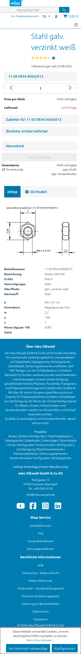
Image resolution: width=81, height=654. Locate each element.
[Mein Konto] (56, 16)
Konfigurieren (64, 648)
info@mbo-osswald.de (40, 494)
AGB (40, 565)
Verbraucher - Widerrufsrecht (40, 573)
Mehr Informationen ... (40, 640)
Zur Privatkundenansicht (25, 16)
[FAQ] (53, 58)
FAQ (40, 533)
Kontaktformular (40, 525)
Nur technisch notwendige (28, 648)
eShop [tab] (12, 191)
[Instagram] (45, 505)
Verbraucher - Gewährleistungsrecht (40, 588)
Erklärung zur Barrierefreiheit (40, 604)
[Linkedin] (58, 505)
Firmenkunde (14, 169)
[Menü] (76, 24)
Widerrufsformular (41, 580)
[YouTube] (20, 505)
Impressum (40, 619)
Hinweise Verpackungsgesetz (40, 596)
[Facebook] (33, 505)
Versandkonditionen (41, 541)
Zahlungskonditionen (40, 549)
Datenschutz (41, 611)
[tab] (36, 191)
